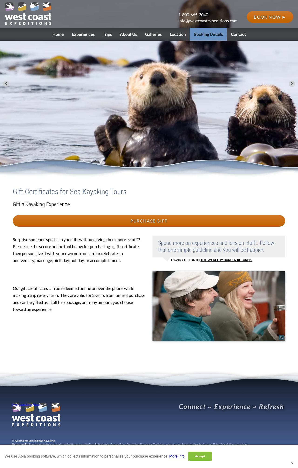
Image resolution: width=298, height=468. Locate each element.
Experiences (83, 34)
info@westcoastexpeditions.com (207, 20)
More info (177, 456)
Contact (238, 34)
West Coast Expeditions (26, 404)
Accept (200, 456)
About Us (128, 34)
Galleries (153, 34)
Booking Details (208, 34)
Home (58, 34)
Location (178, 34)
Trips (107, 34)
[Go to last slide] (6, 84)
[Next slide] (292, 84)
